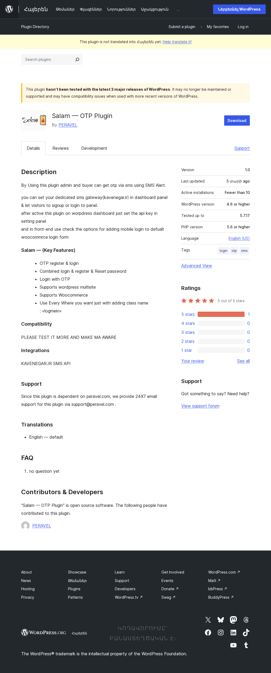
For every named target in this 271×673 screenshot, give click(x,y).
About (26, 572)
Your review (192, 360)
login (223, 251)
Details (33, 148)
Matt (214, 580)
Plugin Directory (35, 26)
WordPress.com (224, 572)
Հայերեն (79, 633)
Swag (168, 597)
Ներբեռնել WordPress (239, 9)
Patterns (75, 597)
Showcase (77, 572)
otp (234, 251)
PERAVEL (67, 125)
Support (242, 148)
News (26, 580)
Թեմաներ (77, 580)
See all (243, 360)
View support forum (200, 405)
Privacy (27, 597)
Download (237, 120)
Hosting (28, 588)
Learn (120, 572)
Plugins (74, 588)
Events (167, 580)
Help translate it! (177, 41)
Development (94, 148)
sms (244, 251)
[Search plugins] (77, 59)
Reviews (60, 148)
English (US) (239, 238)
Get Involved (172, 572)
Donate (170, 588)
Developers (125, 588)
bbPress (217, 588)
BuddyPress (221, 597)
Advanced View (196, 265)
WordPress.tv (129, 597)
